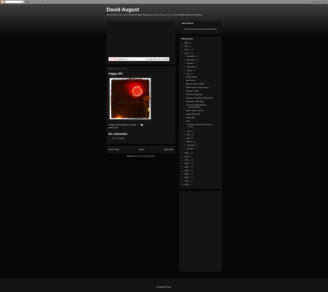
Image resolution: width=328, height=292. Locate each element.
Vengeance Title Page (195, 101)
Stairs (188, 121)
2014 (186, 46)
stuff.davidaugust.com (162, 15)
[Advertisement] (128, 40)
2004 (186, 177)
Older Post (168, 149)
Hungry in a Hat (192, 91)
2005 (186, 174)
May (189, 135)
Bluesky (213, 29)
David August (122, 9)
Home (141, 149)
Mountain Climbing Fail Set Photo (199, 98)
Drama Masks (191, 77)
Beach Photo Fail (193, 114)
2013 (186, 50)
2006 (186, 170)
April (189, 138)
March (189, 141)
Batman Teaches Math (195, 84)
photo (116, 127)
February (190, 145)
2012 (186, 53)
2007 (186, 167)
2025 (186, 43)
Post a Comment (118, 138)
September (191, 67)
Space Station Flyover (195, 110)
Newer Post (114, 149)
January (190, 149)
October (190, 63)
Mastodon (202, 29)
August (190, 70)
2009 (186, 160)
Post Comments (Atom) (146, 156)
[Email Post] (141, 125)
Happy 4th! (190, 117)
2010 (186, 156)
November (191, 60)
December (191, 56)
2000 (186, 184)
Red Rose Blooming (194, 94)
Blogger (168, 287)
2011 (186, 153)
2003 (186, 181)
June (189, 131)
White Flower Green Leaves (197, 87)
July (188, 74)
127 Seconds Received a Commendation (196, 106)
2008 (186, 163)
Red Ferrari (190, 80)
